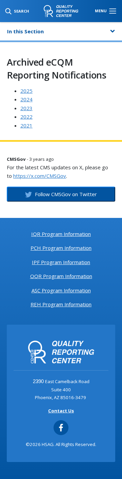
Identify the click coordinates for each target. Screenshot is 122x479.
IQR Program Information (61, 233)
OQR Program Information (61, 276)
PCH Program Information (61, 247)
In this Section (25, 31)
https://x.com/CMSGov (39, 175)
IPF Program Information (61, 262)
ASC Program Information (61, 290)
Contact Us (61, 411)
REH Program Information (61, 304)
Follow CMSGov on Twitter (65, 194)
